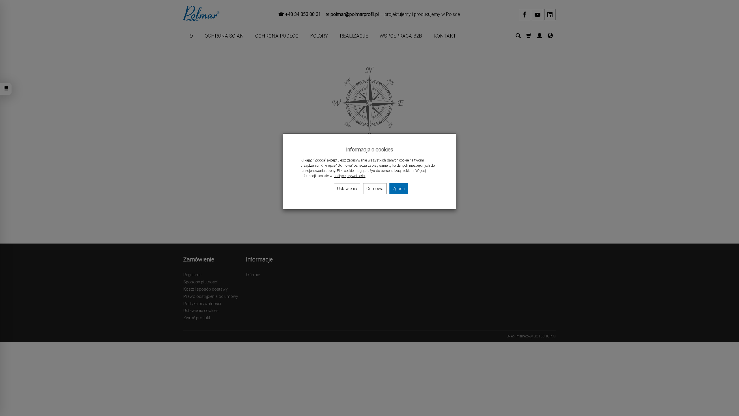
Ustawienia (347, 188)
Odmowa (374, 188)
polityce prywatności (349, 176)
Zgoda (399, 188)
